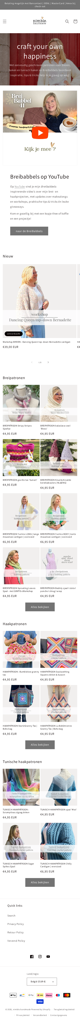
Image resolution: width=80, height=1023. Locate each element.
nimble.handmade (22, 1009)
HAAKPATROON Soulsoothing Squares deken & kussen (54, 673)
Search (11, 915)
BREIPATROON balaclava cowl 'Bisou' (55, 427)
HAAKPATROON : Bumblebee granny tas (21, 673)
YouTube (20, 186)
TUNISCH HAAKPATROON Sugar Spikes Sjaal (18, 865)
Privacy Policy (15, 924)
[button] (5, 21)
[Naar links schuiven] (32, 362)
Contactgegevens (58, 1015)
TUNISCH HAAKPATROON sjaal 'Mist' (58, 809)
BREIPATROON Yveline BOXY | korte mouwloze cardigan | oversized (58, 535)
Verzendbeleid (40, 1015)
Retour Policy (15, 932)
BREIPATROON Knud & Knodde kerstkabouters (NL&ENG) (55, 481)
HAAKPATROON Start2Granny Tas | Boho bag (20, 727)
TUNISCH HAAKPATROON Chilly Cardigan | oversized (56, 865)
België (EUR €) (38, 981)
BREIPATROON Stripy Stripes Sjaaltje (17, 427)
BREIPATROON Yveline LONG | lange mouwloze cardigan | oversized (21, 535)
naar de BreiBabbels (29, 231)
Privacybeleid (23, 1015)
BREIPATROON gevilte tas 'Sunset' (20, 479)
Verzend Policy (16, 940)
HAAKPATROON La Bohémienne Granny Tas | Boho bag (56, 727)
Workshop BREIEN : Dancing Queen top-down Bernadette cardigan (37, 341)
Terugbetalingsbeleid (64, 1009)
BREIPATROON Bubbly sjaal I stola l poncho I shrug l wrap (58, 589)
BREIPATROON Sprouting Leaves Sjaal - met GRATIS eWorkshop (19, 589)
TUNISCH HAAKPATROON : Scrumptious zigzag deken (16, 811)
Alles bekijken (40, 607)
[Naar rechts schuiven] (48, 362)
